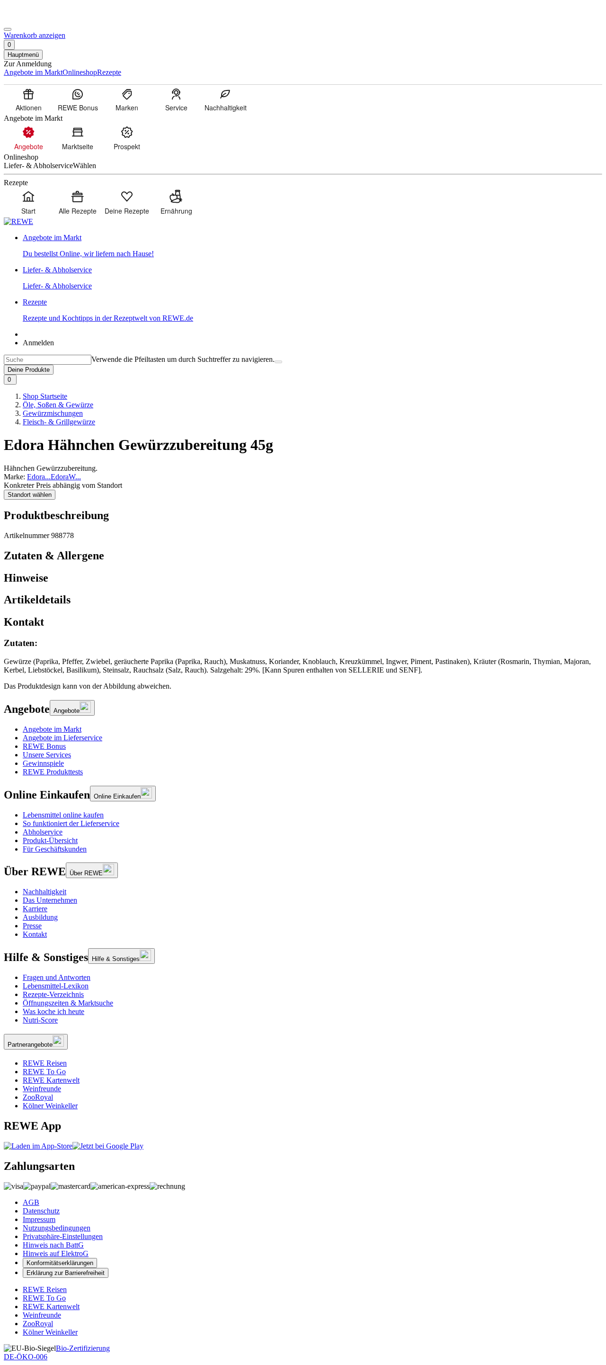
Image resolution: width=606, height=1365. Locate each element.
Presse (32, 926)
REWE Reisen (45, 1063)
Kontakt (35, 934)
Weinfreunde (42, 1089)
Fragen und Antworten (56, 977)
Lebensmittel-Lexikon (56, 986)
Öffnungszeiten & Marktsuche (68, 1003)
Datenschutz (41, 1211)
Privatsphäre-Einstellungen (63, 1236)
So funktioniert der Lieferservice (71, 823)
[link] (312, 245)
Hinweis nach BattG (53, 1245)
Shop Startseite (45, 396)
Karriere (35, 909)
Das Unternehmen (50, 900)
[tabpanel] (303, 656)
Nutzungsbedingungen (56, 1228)
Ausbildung (40, 917)
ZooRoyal (38, 1097)
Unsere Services (47, 755)
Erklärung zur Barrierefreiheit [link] (66, 1272)
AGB (31, 1202)
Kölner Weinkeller (50, 1106)
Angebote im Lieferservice (62, 738)
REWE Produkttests (53, 772)
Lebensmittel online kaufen (63, 815)
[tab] (303, 555)
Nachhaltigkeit (44, 892)
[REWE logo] (18, 221)
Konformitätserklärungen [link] (60, 1262)
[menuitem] (28, 99)
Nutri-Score (40, 1020)
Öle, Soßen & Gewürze (58, 405)
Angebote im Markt (52, 729)
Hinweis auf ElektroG (56, 1253)
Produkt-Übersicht (50, 840)
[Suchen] (278, 361)
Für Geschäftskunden (55, 849)
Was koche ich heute (53, 1011)
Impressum (39, 1219)
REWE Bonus (44, 746)
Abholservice (42, 832)
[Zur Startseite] (36, 18)
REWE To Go (44, 1072)
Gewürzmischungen (53, 413)
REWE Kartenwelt (51, 1080)
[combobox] (47, 360)
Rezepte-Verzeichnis (53, 994)
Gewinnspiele (43, 763)
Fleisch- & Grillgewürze (59, 422)
